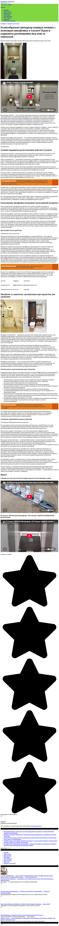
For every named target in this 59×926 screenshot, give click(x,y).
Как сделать (8, 18)
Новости (6, 19)
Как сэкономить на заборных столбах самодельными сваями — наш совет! (25, 904)
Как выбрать (8, 16)
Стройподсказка (6, 4)
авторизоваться (36, 826)
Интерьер (7, 14)
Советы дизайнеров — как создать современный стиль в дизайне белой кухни (27, 875)
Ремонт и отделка (9, 21)
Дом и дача (7, 11)
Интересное (8, 13)
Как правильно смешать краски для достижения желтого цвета (22, 915)
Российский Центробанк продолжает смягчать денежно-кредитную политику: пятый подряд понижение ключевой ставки (30, 844)
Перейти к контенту (7, 1)
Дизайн (6, 10)
